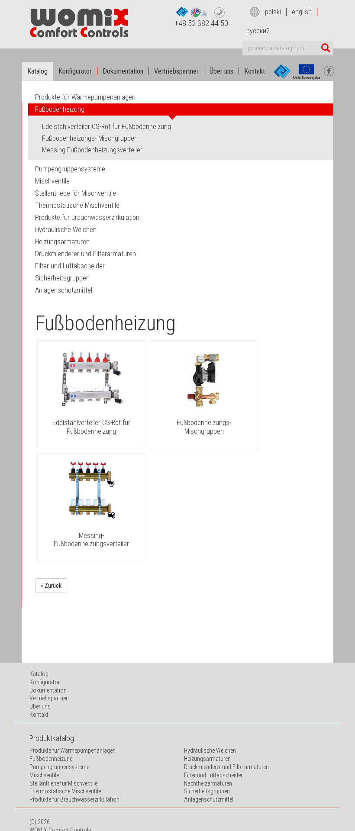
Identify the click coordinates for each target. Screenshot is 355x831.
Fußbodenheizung (51, 758)
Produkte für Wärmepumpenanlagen (85, 97)
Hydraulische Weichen (210, 750)
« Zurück (51, 585)
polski (273, 12)
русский (258, 31)
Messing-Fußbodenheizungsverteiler (91, 539)
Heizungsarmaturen (207, 758)
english (302, 12)
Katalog (37, 71)
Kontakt (254, 71)
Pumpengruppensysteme (59, 766)
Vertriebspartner (176, 71)
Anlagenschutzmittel (208, 799)
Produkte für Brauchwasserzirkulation (74, 799)
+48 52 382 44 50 (201, 23)
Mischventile (44, 775)
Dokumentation (123, 71)
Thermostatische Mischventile (65, 791)
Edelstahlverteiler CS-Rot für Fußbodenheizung (91, 427)
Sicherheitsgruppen (207, 791)
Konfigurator (75, 71)
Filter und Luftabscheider (213, 775)
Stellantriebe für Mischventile (63, 783)
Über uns (221, 71)
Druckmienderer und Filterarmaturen (226, 766)
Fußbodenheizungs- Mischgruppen (204, 427)
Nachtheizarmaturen (208, 783)
